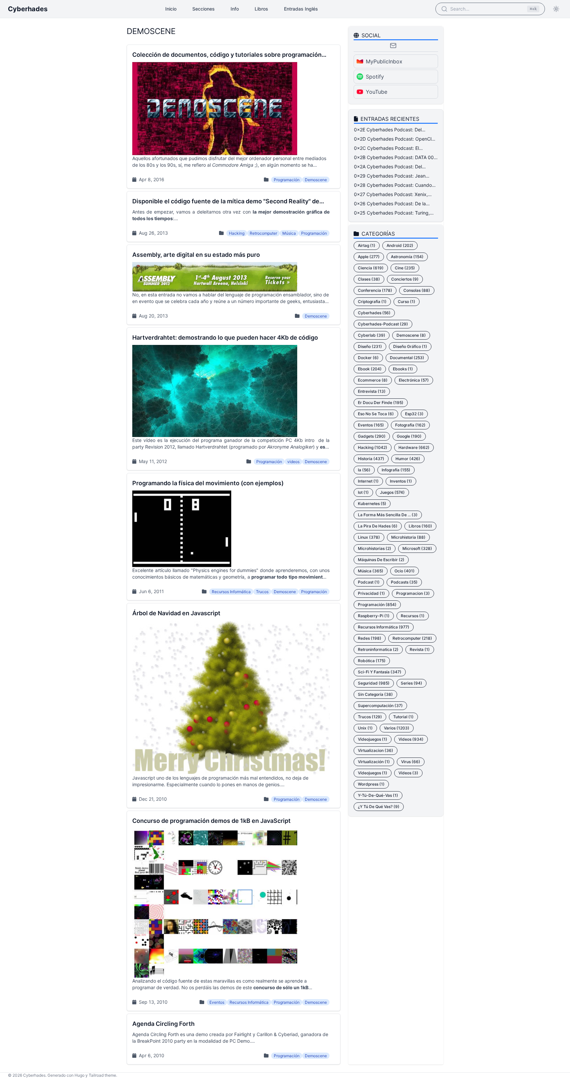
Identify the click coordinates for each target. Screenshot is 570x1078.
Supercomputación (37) (380, 705)
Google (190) (409, 436)
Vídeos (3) (408, 772)
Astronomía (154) (407, 256)
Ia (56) (364, 469)
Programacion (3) (413, 593)
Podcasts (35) (404, 582)
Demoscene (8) (411, 335)
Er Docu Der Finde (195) (380, 402)
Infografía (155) (396, 469)
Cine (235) (405, 267)
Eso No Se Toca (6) (376, 413)
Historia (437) (371, 458)
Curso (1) (406, 301)
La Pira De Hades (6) (377, 525)
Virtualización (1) (374, 761)
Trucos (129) (370, 716)
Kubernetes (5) (372, 503)
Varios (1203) (396, 727)
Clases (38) (369, 279)
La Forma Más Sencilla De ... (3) (388, 514)
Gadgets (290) (372, 436)
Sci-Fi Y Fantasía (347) (379, 671)
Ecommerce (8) (373, 380)
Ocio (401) (405, 570)
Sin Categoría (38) (375, 694)
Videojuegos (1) (372, 739)
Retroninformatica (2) (378, 649)
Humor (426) (408, 458)
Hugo (79, 1075)
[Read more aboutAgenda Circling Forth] (233, 1039)
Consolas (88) (416, 290)
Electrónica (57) (414, 380)
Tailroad (96, 1075)
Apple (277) (369, 256)
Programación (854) (377, 604)
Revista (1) (420, 649)
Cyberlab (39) (371, 335)
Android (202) (400, 245)
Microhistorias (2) (374, 548)
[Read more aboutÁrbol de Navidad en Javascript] (233, 705)
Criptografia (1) (372, 301)
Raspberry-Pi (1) (374, 615)
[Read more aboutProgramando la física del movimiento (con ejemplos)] (233, 536)
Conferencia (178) (375, 290)
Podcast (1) (369, 582)
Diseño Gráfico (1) (410, 346)
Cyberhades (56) (374, 312)
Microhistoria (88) (408, 537)
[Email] (393, 45)
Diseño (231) (370, 346)
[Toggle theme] (556, 9)
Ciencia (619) (371, 267)
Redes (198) (369, 638)
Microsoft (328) (417, 548)
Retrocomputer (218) (412, 638)
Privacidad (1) (371, 593)
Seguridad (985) (374, 683)
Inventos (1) (401, 481)
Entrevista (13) (372, 391)
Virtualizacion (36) (375, 750)
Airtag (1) (366, 245)
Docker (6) (368, 357)
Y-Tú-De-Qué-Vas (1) (378, 795)
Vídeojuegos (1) (372, 772)
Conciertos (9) (405, 279)
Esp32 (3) (414, 413)
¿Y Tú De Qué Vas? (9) (378, 806)
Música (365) (370, 570)
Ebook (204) (370, 368)
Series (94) (411, 683)
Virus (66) (410, 761)
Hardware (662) (413, 447)
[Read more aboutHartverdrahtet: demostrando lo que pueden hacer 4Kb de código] (233, 398)
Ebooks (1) (403, 368)
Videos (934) (411, 739)
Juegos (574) (392, 492)
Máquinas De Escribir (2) (381, 559)
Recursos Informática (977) (383, 626)
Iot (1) (363, 492)
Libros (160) (420, 525)
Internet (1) (368, 481)
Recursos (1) (413, 615)
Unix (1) (365, 727)
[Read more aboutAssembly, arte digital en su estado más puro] (233, 285)
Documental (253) (407, 357)
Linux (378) (369, 537)
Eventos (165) (371, 424)
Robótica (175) (372, 660)
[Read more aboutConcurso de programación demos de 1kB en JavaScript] (233, 911)
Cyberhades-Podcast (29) (383, 323)
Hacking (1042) (372, 447)
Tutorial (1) (403, 716)
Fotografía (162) (410, 424)
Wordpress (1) (371, 784)
